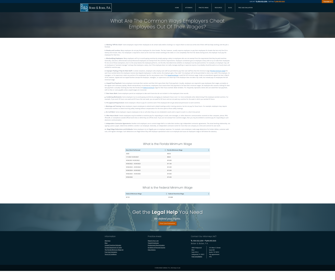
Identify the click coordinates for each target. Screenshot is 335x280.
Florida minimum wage (217, 71)
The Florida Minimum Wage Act (114, 250)
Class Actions (152, 250)
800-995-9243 (280, 1)
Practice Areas (203, 7)
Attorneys (188, 7)
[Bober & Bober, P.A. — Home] (96, 7)
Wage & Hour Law (153, 241)
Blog (230, 7)
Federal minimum (148, 87)
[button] (165, 150)
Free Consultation (197, 256)
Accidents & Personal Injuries (156, 247)
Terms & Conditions (111, 254)
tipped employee (173, 75)
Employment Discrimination (156, 245)
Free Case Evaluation (245, 7)
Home (177, 7)
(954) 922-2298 (262, 1)
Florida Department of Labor (113, 247)
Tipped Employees (153, 243)
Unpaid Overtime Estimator (113, 245)
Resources (218, 7)
